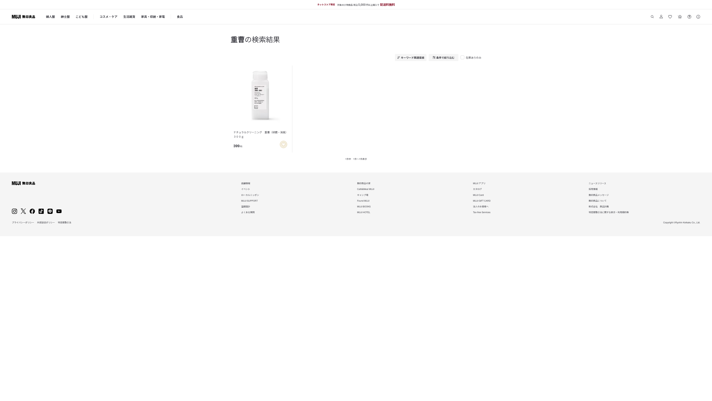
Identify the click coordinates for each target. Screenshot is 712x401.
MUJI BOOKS (364, 206)
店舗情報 (245, 183)
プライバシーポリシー (23, 222)
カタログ (477, 188)
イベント (245, 188)
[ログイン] (661, 16)
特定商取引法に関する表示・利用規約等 (609, 212)
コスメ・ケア (108, 16)
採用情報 (593, 188)
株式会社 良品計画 (599, 206)
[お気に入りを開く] (670, 17)
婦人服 (50, 16)
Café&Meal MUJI (365, 188)
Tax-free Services (481, 212)
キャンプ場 (362, 194)
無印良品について (597, 200)
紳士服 (65, 16)
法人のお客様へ (481, 206)
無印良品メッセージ (599, 194)
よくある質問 (248, 212)
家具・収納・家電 (153, 16)
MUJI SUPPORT (249, 200)
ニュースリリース (597, 183)
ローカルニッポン (250, 194)
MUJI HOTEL (363, 212)
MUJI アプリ (479, 183)
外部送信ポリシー (46, 222)
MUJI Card (478, 194)
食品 (180, 16)
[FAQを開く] (689, 17)
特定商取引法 (64, 222)
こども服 (82, 16)
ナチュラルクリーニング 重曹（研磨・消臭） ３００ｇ (261, 134)
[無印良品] (23, 183)
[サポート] (698, 16)
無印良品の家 (363, 183)
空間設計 (245, 206)
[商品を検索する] (652, 17)
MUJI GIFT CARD (482, 200)
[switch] (283, 144)
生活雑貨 (129, 16)
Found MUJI (363, 200)
